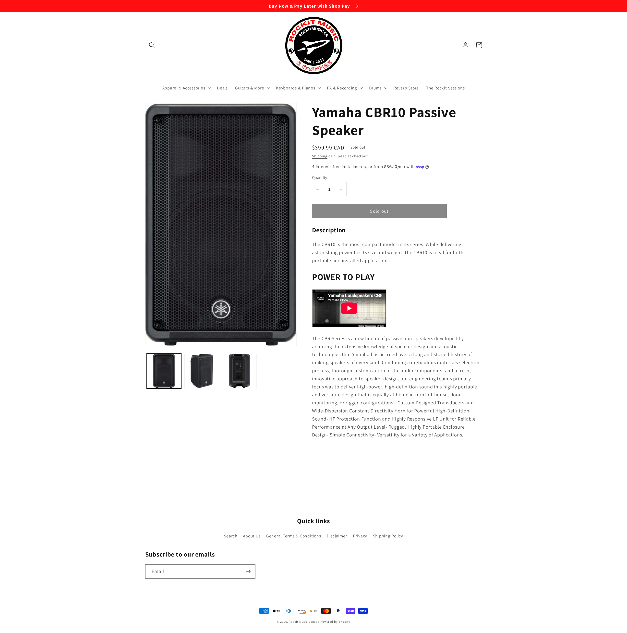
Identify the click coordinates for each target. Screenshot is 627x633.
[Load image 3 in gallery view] (239, 371)
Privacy (360, 536)
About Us (251, 536)
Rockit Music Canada (304, 622)
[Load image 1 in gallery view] (164, 371)
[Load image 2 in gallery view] (201, 371)
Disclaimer (337, 536)
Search (230, 536)
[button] (152, 45)
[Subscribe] (248, 571)
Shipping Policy (388, 536)
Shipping (319, 156)
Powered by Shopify (335, 622)
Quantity (319, 177)
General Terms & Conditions (293, 536)
